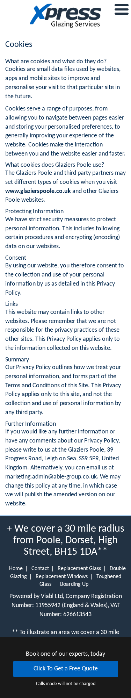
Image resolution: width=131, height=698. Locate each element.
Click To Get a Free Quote (66, 668)
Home (16, 568)
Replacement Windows (62, 577)
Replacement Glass (79, 568)
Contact (40, 568)
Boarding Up (74, 584)
